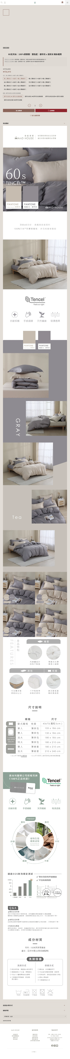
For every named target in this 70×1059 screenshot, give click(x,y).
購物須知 (35, 1034)
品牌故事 (15, 1034)
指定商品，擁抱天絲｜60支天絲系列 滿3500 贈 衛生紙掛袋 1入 (25, 59)
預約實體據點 (15, 1036)
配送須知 (35, 1036)
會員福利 (15, 1039)
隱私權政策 (35, 1039)
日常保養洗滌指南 (35, 1040)
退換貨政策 (35, 1037)
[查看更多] (35, 64)
